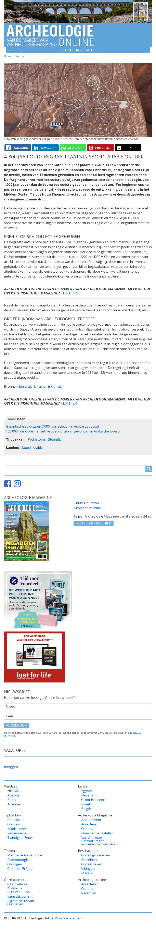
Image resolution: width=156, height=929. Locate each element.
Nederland (89, 795)
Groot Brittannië (93, 800)
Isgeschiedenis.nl (20, 896)
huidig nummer (87, 503)
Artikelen (14, 804)
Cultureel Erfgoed (20, 869)
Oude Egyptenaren (95, 855)
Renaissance (16, 833)
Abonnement (91, 820)
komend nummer (89, 508)
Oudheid (13, 824)
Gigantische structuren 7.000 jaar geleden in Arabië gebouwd (52, 426)
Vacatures (88, 893)
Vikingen (88, 869)
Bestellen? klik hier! (94, 523)
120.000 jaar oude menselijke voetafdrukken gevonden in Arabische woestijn (64, 431)
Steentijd (55, 439)
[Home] (50, 35)
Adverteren (89, 824)
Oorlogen (14, 864)
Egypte (86, 791)
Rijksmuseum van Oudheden (20, 902)
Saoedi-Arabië (32, 447)
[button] (78, 50)
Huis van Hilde (18, 892)
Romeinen (89, 860)
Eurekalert (27, 386)
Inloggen (11, 767)
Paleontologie (18, 860)
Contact (87, 829)
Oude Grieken (91, 864)
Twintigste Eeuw (19, 838)
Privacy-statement (68, 918)
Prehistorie (36, 439)
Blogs (11, 800)
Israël (85, 804)
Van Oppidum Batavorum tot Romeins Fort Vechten (98, 841)
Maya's (86, 873)
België (86, 809)
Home (7, 56)
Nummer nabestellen (97, 833)
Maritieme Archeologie (24, 855)
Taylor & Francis (49, 386)
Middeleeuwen (18, 829)
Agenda (13, 795)
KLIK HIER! (69, 293)
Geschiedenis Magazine (17, 885)
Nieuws (19, 56)
